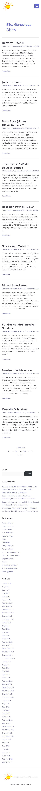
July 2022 (5, 743)
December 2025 (8, 610)
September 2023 (8, 697)
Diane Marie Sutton (15, 285)
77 (33, 451)
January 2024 (7, 684)
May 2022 (5, 749)
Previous (20, 448)
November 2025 (8, 613)
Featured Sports (8, 526)
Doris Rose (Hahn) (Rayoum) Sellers (14, 123)
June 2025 (5, 629)
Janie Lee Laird (11, 82)
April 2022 (5, 752)
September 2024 (8, 658)
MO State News (7, 533)
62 (17, 451)
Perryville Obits (7, 549)
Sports (4, 562)
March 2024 (6, 678)
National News (7, 536)
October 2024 (7, 655)
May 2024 (5, 671)
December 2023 (8, 687)
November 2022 (8, 730)
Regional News (7, 559)
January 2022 (6, 762)
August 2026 (6, 584)
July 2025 (5, 626)
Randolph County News (10, 552)
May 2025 (5, 632)
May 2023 (5, 710)
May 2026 (5, 593)
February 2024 (7, 681)
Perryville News (7, 546)
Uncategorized (7, 572)
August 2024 (6, 661)
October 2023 (7, 694)
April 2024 (5, 674)
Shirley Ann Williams (16, 246)
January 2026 (7, 606)
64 (24, 451)
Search (4, 470)
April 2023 (5, 713)
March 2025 (6, 639)
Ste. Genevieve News (9, 565)
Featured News (7, 523)
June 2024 (6, 668)
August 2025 (6, 622)
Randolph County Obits (10, 555)
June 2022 (5, 746)
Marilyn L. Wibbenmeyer (18, 370)
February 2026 (7, 603)
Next (20, 455)
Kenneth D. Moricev (14, 409)
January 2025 (7, 645)
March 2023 (6, 717)
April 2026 (5, 596)
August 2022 (6, 739)
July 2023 (5, 704)
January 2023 (7, 723)
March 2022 (6, 756)
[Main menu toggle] (36, 6)
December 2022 (8, 726)
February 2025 (7, 642)
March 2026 (6, 600)
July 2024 (5, 665)
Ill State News (7, 529)
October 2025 (7, 616)
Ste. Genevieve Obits (17, 46)
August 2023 (6, 700)
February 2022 (7, 759)
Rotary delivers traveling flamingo (14, 493)
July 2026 (5, 587)
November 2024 (8, 652)
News (4, 539)
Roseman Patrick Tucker (18, 206)
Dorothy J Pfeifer (13, 43)
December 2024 (8, 648)
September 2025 (8, 619)
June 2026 (5, 590)
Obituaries (5, 46)
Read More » (6, 71)
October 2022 (7, 733)
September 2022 (8, 736)
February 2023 (7, 720)
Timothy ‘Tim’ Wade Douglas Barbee (15, 165)
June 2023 (5, 707)
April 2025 (5, 635)
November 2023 (8, 691)
